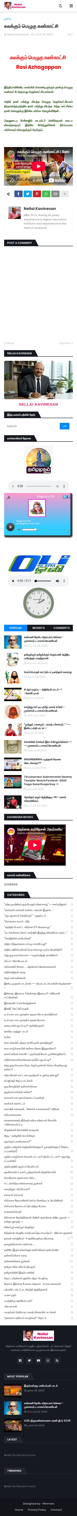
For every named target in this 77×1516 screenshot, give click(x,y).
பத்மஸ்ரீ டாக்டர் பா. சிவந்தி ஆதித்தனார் (38, 1290)
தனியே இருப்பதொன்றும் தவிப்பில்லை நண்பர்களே (38, 1250)
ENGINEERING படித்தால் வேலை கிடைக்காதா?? (42, 761)
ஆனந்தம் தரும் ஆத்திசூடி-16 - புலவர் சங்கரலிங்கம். (45, 799)
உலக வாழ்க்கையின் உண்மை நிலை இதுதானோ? (38, 1048)
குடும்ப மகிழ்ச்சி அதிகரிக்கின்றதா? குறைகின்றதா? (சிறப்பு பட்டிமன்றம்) (38, 1149)
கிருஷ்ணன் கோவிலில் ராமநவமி (38, 1130)
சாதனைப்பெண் (38, 1212)
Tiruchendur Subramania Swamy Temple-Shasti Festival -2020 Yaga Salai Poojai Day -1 (48, 780)
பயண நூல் (38, 1295)
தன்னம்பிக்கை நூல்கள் (38, 1261)
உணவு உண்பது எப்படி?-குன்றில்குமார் (38, 1026)
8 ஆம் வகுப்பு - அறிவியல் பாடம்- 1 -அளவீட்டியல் (43, 691)
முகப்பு (7, 19)
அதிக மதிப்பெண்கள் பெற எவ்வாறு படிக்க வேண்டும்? (38, 950)
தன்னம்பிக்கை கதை (38, 1255)
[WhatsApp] (46, 194)
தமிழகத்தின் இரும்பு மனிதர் (38, 1272)
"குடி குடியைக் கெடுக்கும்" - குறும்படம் (38, 916)
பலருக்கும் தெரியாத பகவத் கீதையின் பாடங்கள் (38, 1312)
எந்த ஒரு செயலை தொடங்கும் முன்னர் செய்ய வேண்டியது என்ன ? (38, 1067)
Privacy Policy (37, 1510)
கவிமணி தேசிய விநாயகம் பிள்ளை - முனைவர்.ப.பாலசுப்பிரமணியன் (43, 639)
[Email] (55, 194)
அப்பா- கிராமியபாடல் (38, 961)
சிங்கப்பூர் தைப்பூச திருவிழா (38, 1227)
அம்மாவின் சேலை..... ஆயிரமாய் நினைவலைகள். (38, 967)
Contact (56, 1510)
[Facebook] (18, 194)
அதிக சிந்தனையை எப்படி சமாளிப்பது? (38, 944)
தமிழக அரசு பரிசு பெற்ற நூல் (38, 1267)
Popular (15, 628)
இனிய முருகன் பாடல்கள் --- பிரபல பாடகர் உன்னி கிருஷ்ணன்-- (38, 986)
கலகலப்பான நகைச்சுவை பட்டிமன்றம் (38, 1098)
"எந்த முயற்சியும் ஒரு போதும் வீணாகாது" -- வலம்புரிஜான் (38, 904)
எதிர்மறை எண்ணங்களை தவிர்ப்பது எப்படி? (38, 1060)
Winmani (48, 1504)
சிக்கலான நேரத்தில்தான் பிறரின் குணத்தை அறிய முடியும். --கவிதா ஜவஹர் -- (38, 1220)
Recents (38, 628)
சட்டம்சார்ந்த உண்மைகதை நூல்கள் (38, 1183)
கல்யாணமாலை (38, 1115)
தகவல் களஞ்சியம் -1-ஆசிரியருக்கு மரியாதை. (37, 1238)
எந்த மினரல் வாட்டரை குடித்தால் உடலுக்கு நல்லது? (38, 1075)
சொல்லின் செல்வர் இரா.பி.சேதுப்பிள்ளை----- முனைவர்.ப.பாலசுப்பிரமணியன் (48, 744)
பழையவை (65, 343)
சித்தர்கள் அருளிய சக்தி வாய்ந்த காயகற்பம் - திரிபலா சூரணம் (38, 1233)
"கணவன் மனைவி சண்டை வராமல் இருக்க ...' (38, 910)
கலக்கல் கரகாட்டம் (38, 1103)
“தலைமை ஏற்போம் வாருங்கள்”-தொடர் (38, 1318)
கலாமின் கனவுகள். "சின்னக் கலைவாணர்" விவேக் (38, 1109)
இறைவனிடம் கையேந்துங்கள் (38, 1003)
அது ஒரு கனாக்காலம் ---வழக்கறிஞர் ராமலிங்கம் (38, 955)
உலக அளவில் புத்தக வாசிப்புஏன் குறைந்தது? (38, 1043)
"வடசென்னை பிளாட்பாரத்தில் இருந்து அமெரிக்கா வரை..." (38, 933)
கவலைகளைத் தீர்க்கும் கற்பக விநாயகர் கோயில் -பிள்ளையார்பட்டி (38, 1122)
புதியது (10, 343)
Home (19, 1510)
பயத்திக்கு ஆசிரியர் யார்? (38, 1301)
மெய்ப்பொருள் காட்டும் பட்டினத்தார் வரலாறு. (48, 672)
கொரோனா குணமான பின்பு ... (38, 1178)
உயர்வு (38, 1037)
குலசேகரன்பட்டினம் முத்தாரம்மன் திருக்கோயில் (38, 1172)
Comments (61, 628)
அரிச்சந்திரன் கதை (38, 972)
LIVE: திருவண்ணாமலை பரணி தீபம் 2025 (47, 1421)
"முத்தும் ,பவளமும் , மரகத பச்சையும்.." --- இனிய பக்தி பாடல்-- (47, 726)
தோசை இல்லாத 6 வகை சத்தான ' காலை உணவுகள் (38, 1284)
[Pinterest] (37, 194)
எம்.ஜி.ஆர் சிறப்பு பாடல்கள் (38, 1081)
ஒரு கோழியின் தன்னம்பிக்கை (38, 1086)
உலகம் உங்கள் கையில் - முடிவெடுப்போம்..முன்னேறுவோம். (38, 1054)
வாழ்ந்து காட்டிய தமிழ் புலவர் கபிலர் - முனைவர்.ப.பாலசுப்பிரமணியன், (44, 709)
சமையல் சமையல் (38, 1195)
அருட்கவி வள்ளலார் (38, 978)
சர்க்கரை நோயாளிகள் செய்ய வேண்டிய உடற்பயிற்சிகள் (38, 1200)
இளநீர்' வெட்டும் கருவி (38, 1009)
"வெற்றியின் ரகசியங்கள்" (38, 938)
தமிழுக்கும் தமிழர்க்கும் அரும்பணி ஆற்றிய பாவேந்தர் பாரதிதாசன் (47, 656)
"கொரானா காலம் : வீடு (38, 921)
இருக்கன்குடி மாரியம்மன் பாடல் (41, 1386)
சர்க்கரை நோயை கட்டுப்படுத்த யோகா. (38, 1206)
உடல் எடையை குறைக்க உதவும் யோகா (38, 1020)
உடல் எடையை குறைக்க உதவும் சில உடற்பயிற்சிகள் (38, 1014)
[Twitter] (28, 194)
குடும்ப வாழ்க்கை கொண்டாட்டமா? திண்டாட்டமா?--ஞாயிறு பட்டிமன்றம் (38, 1159)
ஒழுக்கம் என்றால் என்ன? (38, 1092)
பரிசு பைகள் (38, 1306)
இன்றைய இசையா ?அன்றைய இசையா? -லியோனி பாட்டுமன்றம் (38, 995)
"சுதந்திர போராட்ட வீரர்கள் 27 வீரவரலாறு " (38, 927)
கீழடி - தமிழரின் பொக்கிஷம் (38, 1136)
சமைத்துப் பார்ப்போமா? (38, 1189)
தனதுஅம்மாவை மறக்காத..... (38, 1244)
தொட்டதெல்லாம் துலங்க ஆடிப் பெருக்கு (38, 1278)
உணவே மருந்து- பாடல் (38, 1031)
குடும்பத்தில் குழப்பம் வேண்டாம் (38, 1167)
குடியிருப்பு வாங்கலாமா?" (38, 1141)
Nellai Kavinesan (40, 208)
